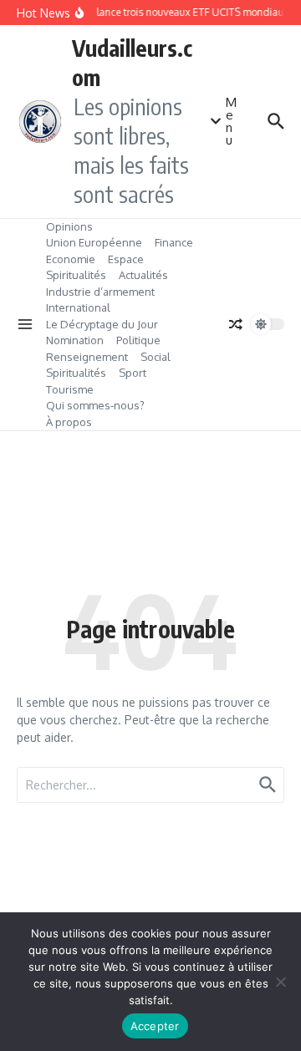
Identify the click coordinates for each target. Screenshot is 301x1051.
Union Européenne (94, 242)
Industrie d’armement (100, 291)
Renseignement (87, 356)
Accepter (155, 1026)
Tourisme (70, 389)
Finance (174, 242)
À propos (69, 422)
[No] (280, 981)
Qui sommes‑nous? (95, 405)
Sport (132, 372)
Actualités (143, 275)
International (78, 307)
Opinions (69, 226)
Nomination (75, 340)
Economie (70, 259)
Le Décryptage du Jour (102, 324)
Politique (138, 340)
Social (155, 356)
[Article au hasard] (235, 324)
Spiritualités (76, 275)
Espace (126, 259)
